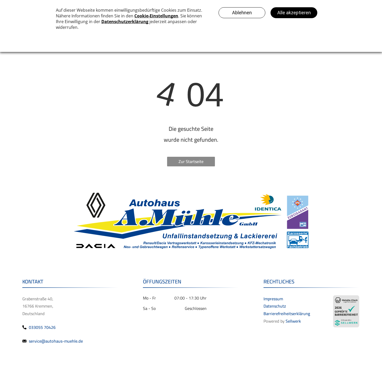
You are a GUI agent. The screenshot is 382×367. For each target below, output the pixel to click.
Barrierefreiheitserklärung (287, 313)
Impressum (273, 299)
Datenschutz (275, 306)
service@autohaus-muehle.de (56, 341)
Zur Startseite (191, 161)
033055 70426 (42, 327)
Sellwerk (293, 321)
